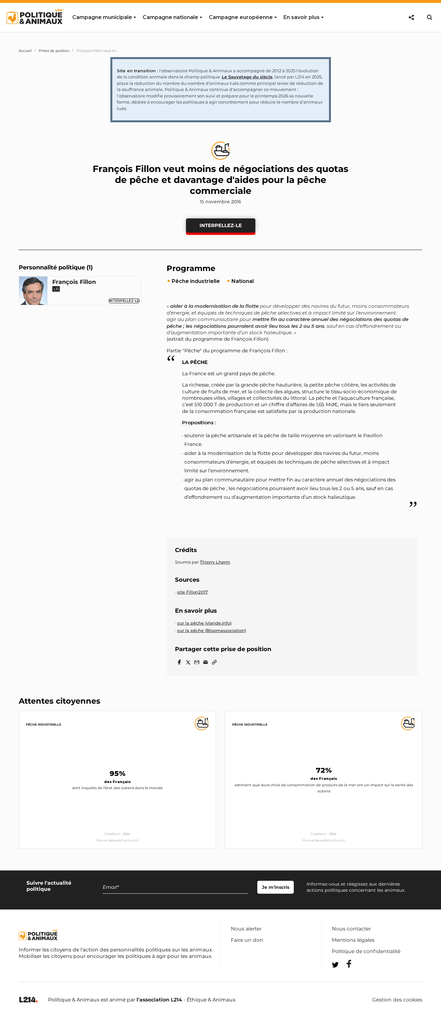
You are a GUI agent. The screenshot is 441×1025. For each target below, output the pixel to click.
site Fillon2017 (192, 592)
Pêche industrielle (43, 724)
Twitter (345, 976)
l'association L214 (159, 1000)
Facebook (345, 964)
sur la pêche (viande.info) (204, 623)
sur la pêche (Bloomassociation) (211, 630)
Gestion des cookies (397, 999)
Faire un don (247, 940)
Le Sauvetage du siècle (247, 76)
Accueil (25, 50)
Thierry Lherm (215, 562)
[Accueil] (34, 30)
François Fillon (74, 282)
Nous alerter (246, 929)
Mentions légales (353, 940)
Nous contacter (351, 929)
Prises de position (54, 50)
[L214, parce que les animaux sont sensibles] (28, 1000)
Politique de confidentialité (366, 951)
